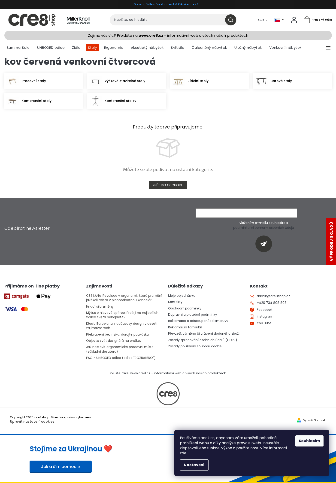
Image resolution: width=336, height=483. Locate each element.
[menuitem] (18, 47)
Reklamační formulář (185, 327)
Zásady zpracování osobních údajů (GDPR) (202, 340)
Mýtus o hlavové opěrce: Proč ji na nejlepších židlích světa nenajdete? (122, 315)
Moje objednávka (181, 295)
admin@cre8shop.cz (273, 296)
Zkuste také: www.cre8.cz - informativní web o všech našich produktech (168, 373)
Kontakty (175, 302)
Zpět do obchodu (168, 185)
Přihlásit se (265, 243)
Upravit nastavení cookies (32, 421)
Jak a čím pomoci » (60, 466)
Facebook (264, 310)
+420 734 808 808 (272, 303)
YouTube (264, 323)
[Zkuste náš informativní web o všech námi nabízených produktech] (168, 393)
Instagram (265, 316)
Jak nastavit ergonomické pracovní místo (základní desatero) (120, 349)
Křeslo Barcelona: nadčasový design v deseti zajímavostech (121, 325)
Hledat (232, 20)
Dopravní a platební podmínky (192, 314)
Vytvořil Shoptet (314, 420)
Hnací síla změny (100, 306)
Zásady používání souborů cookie (195, 346)
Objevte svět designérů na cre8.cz (114, 341)
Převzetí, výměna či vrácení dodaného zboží (203, 333)
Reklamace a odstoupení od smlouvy (198, 321)
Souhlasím (309, 440)
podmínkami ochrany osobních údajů (263, 227)
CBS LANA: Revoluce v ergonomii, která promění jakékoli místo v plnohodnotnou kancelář (124, 297)
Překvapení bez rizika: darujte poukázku (117, 334)
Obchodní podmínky (184, 308)
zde (183, 453)
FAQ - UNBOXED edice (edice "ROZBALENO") (121, 358)
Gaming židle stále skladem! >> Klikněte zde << (165, 4)
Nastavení (194, 465)
